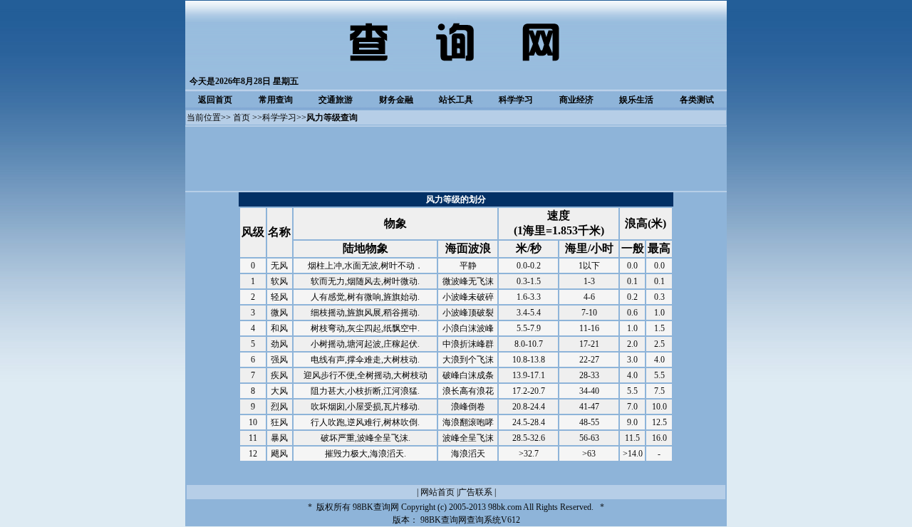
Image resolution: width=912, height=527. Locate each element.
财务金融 (396, 100)
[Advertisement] (456, 159)
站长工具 (456, 100)
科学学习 (516, 100)
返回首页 (215, 100)
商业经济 (576, 100)
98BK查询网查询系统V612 (470, 520)
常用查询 (276, 100)
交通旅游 (335, 100)
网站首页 (437, 492)
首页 (241, 117)
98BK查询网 (376, 507)
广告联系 (475, 492)
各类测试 (697, 100)
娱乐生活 (636, 100)
